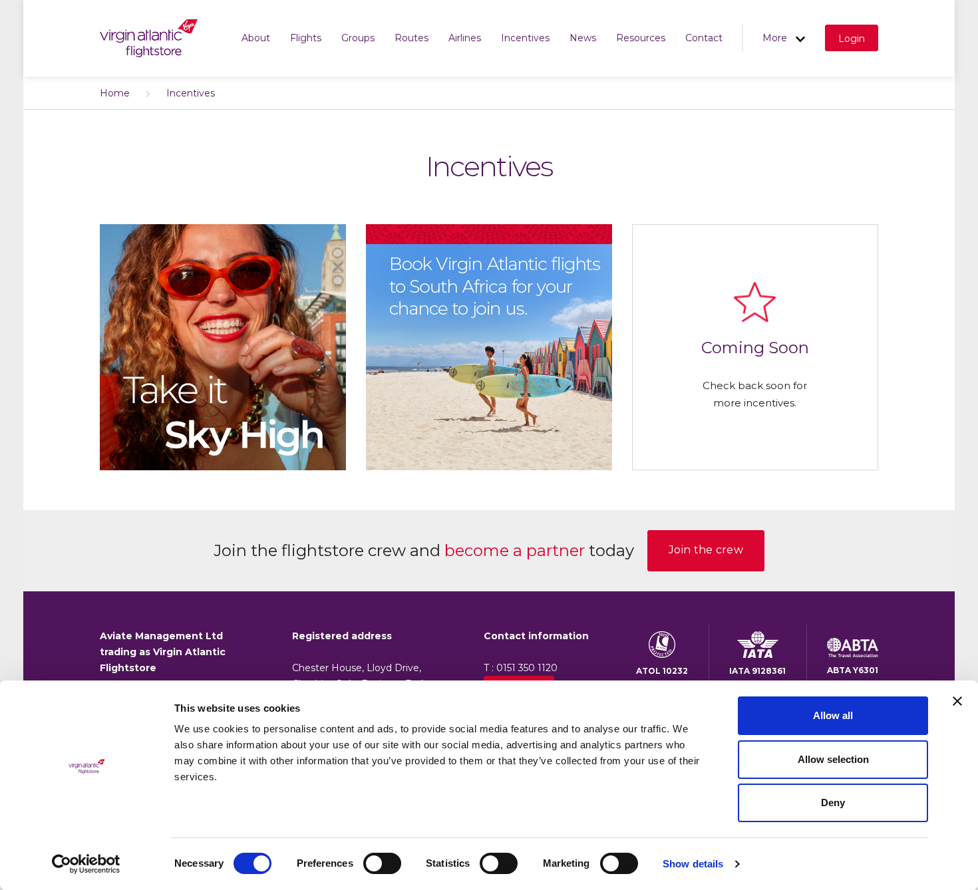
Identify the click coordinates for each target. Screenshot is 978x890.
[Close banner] (957, 701)
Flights (305, 38)
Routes (411, 38)
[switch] (382, 863)
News (583, 38)
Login (851, 39)
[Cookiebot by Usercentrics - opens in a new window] (86, 864)
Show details (693, 863)
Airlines (464, 38)
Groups (358, 38)
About (256, 38)
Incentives (525, 38)
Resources (640, 38)
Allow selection (833, 759)
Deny (833, 802)
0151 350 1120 (527, 668)
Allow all (833, 715)
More (776, 38)
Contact (704, 38)
